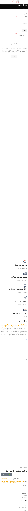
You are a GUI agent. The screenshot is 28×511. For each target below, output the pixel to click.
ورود (24, 30)
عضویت (14, 56)
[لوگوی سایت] (14, 1)
